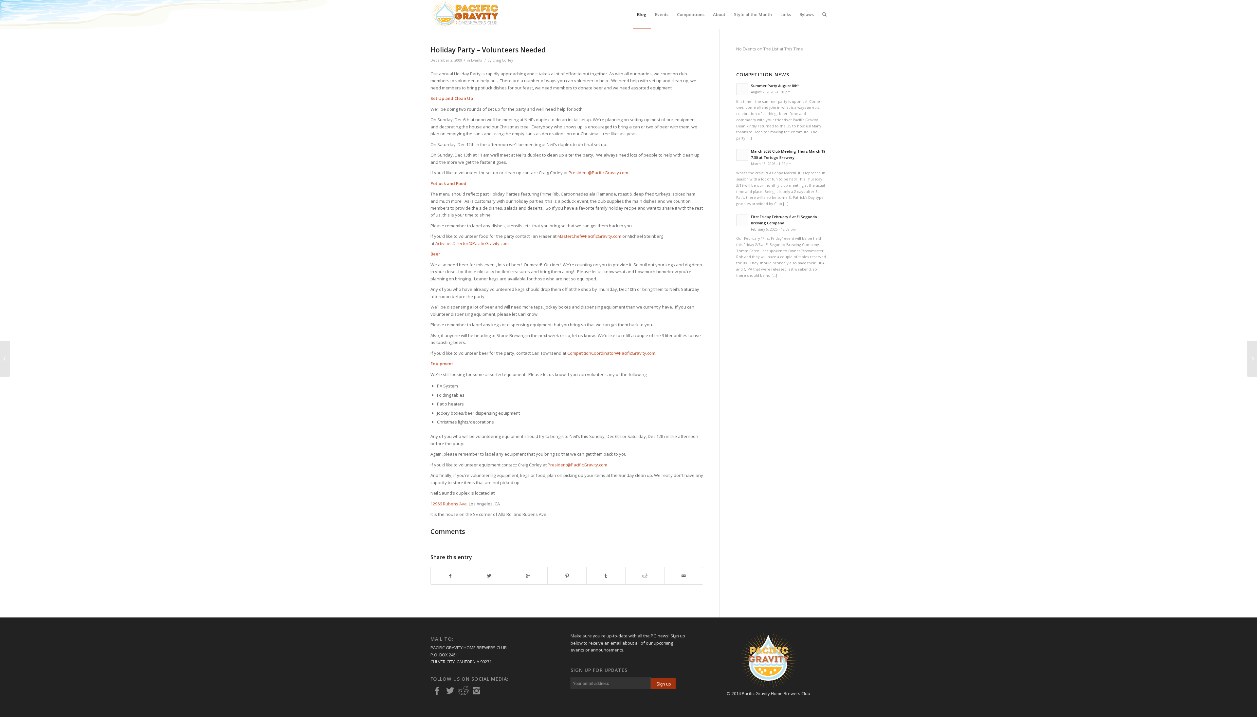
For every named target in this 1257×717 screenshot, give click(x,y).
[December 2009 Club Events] (5, 359)
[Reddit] (463, 690)
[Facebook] (437, 690)
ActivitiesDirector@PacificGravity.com (472, 243)
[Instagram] (476, 690)
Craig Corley (502, 60)
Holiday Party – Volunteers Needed (488, 49)
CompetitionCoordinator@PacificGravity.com (611, 353)
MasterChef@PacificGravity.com (589, 236)
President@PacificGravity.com (598, 173)
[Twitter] (450, 690)
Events (476, 60)
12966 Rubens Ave (448, 504)
